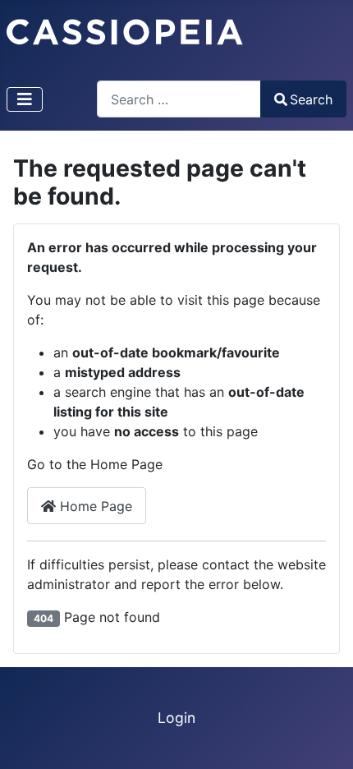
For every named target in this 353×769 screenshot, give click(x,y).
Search (311, 99)
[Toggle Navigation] (25, 99)
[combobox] (179, 99)
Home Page (94, 506)
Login (176, 717)
